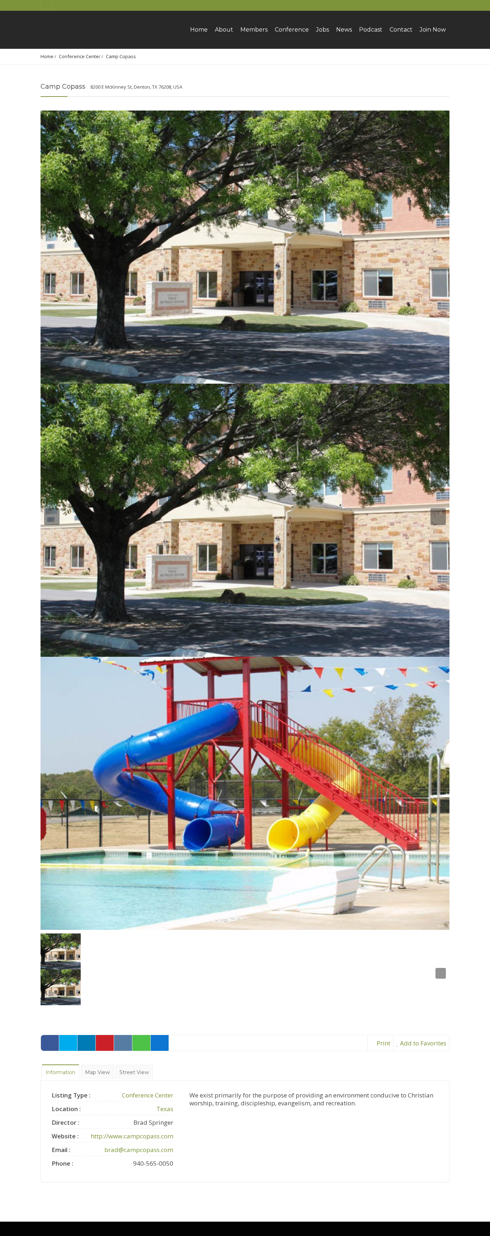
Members (254, 29)
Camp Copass (121, 56)
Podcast (370, 29)
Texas (164, 1109)
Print (382, 1043)
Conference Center (79, 56)
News (344, 29)
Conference (292, 29)
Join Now (433, 29)
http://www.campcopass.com (132, 1136)
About (224, 29)
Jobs (322, 29)
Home (199, 29)
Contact (401, 29)
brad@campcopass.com (138, 1150)
